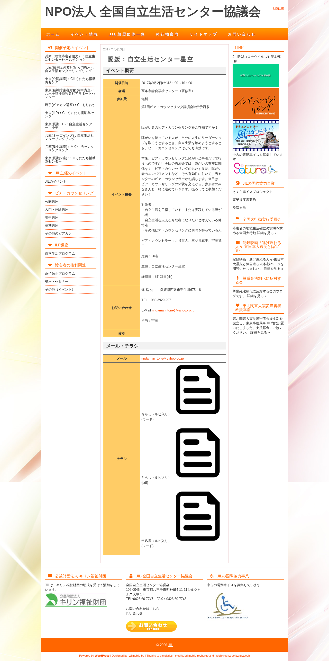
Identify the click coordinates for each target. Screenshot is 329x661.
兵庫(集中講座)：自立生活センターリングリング (69, 148)
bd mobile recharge (196, 655)
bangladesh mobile (171, 655)
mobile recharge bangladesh (232, 655)
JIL (170, 645)
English (278, 8)
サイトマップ (204, 34)
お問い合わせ (242, 34)
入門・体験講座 (56, 209)
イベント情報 (85, 34)
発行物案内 (167, 34)
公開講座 (51, 201)
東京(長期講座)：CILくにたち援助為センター (70, 159)
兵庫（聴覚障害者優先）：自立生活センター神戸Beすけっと (70, 57)
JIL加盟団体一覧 (127, 34)
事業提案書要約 (244, 200)
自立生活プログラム (60, 253)
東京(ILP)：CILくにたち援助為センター (69, 114)
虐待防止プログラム (60, 273)
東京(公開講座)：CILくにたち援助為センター (70, 80)
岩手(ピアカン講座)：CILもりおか (70, 105)
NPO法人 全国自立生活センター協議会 (153, 11)
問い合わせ (134, 613)
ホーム (53, 34)
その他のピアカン (58, 233)
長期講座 (51, 225)
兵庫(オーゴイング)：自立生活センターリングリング (69, 137)
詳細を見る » (267, 233)
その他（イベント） (60, 289)
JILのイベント (55, 181)
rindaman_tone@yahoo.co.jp (173, 310)
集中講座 (51, 217)
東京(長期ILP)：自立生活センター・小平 (68, 125)
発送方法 (239, 208)
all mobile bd (136, 655)
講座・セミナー (56, 281)
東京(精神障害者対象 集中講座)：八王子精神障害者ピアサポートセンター (70, 93)
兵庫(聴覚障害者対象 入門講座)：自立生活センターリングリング (70, 69)
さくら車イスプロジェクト (253, 192)
